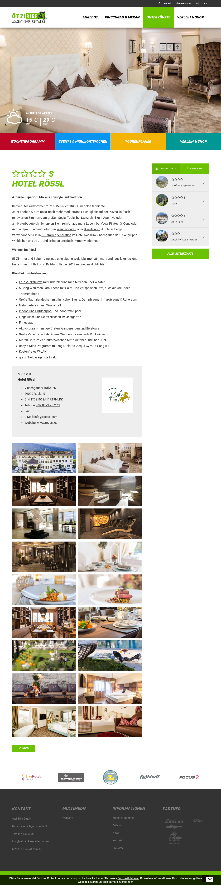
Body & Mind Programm (35, 346)
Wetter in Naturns (123, 817)
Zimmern (34, 217)
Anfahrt (117, 825)
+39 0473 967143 (48, 405)
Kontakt (168, 3)
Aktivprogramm (29, 328)
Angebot (90, 17)
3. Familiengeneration (56, 235)
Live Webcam (183, 3)
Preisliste (118, 848)
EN (205, 3)
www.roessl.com (48, 422)
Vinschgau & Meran (122, 17)
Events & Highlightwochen (83, 141)
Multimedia (74, 808)
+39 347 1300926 (23, 833)
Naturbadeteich (28, 223)
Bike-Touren (92, 229)
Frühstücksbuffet (30, 282)
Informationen (129, 808)
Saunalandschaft (39, 299)
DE (196, 3)
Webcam (67, 817)
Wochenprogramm (28, 141)
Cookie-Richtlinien (128, 878)
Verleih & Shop (190, 17)
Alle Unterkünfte (180, 253)
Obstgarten (73, 317)
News (116, 833)
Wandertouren (66, 229)
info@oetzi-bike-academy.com (30, 841)
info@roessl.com (45, 417)
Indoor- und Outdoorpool (35, 311)
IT (201, 3)
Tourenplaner (138, 141)
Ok (210, 879)
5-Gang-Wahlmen (31, 288)
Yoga (104, 223)
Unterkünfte (158, 17)
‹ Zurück (23, 748)
